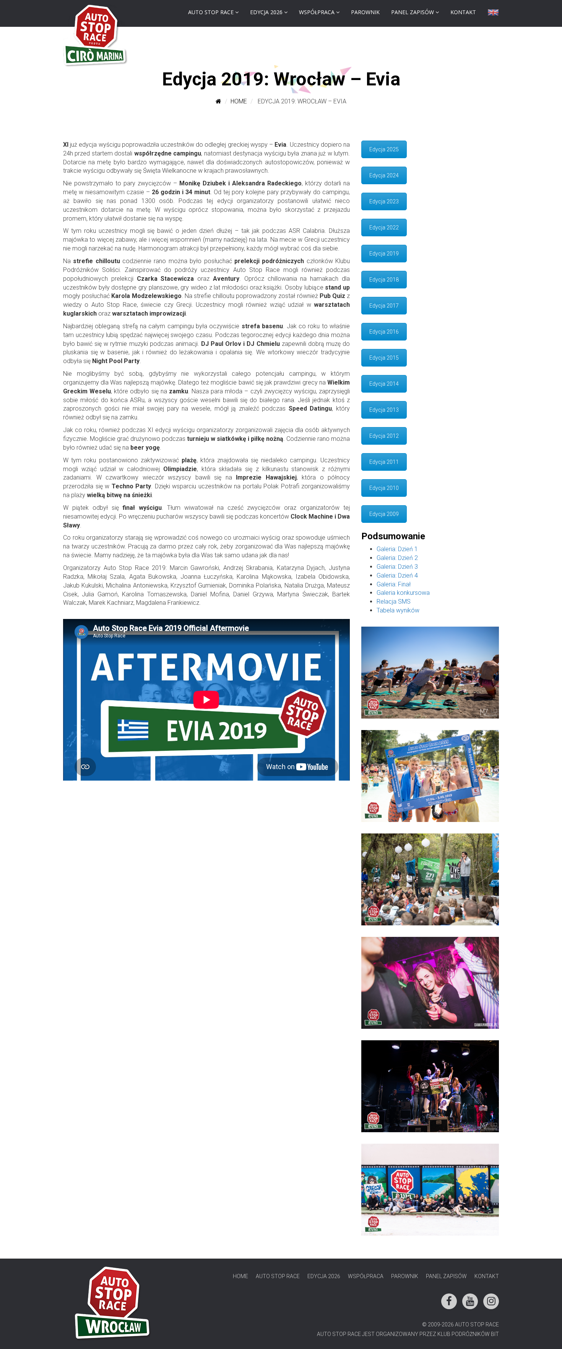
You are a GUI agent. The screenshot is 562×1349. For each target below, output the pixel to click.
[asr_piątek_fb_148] (430, 1086)
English (493, 14)
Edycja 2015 (384, 358)
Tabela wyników (398, 610)
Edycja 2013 (384, 410)
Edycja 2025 (384, 149)
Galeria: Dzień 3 (397, 566)
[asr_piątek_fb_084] (430, 776)
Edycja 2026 (266, 12)
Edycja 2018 (384, 280)
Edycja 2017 (384, 306)
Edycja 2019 (384, 253)
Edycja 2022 (384, 227)
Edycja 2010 (384, 488)
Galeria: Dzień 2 (397, 558)
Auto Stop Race (211, 12)
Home (239, 101)
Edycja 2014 (384, 384)
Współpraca (317, 12)
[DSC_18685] (430, 1190)
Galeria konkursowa (403, 592)
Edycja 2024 (384, 175)
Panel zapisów (412, 12)
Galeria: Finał (394, 584)
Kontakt (463, 12)
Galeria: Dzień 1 (397, 549)
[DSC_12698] (430, 879)
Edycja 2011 (384, 462)
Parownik (365, 12)
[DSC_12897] (430, 983)
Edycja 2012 (384, 436)
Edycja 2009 (384, 514)
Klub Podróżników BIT (468, 1334)
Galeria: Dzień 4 (397, 575)
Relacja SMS (394, 601)
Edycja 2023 (384, 201)
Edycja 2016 (384, 332)
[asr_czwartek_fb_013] (430, 673)
